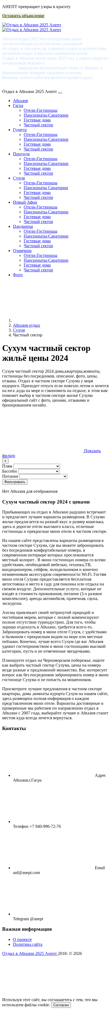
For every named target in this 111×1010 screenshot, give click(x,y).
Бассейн (9, 471)
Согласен (61, 1005)
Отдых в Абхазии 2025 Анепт (30, 953)
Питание (10, 476)
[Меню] (60, 93)
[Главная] (53, 320)
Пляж (7, 466)
